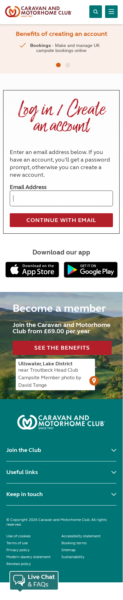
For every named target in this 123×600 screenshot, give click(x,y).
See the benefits (62, 347)
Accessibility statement (81, 536)
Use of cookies (18, 536)
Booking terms (74, 543)
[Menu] (111, 11)
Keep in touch (24, 494)
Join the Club (23, 450)
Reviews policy (18, 564)
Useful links (22, 472)
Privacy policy (18, 550)
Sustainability (72, 557)
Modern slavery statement (28, 557)
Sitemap (68, 550)
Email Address (28, 187)
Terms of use (17, 543)
